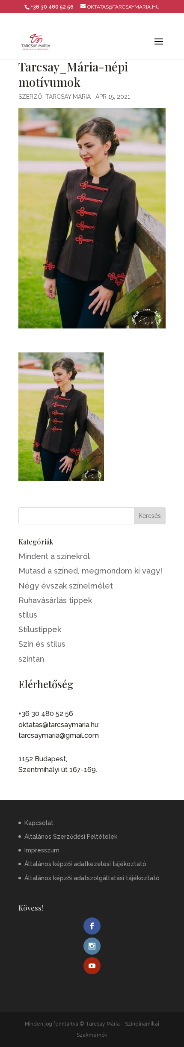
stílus (27, 614)
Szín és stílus (41, 643)
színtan (31, 658)
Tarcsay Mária (68, 96)
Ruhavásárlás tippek (55, 600)
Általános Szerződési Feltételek (70, 836)
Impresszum (41, 850)
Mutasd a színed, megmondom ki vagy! (90, 570)
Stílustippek (39, 629)
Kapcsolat (38, 822)
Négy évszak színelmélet (65, 585)
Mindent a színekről (54, 556)
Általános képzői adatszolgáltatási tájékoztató (92, 878)
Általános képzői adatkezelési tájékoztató (85, 864)
